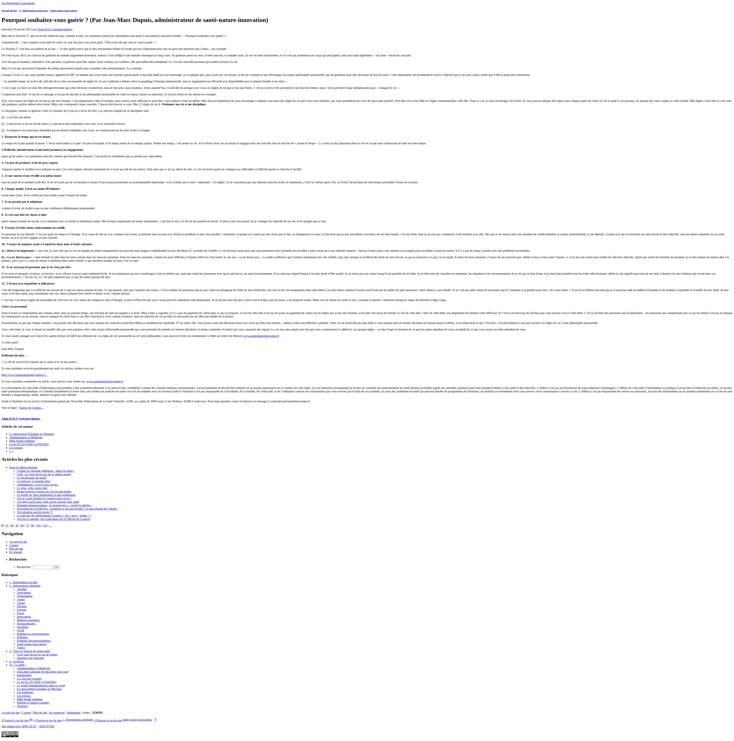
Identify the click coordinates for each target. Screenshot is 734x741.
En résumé (15, 552)
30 (11, 525)
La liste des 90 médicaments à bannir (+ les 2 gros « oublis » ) (54, 515)
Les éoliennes (25, 692)
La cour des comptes (29, 678)
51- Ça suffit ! (17, 664)
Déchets (22, 606)
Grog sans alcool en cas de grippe (37, 654)
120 (45, 525)
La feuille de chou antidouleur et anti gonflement (46, 495)
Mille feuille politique (22, 440)
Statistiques (73, 712)
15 (6, 525)
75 (27, 525)
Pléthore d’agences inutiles (33, 702)
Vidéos (21, 647)
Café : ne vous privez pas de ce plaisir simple (44, 474)
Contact (14, 545)
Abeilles (22, 589)
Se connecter (57, 712)
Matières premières (28, 620)
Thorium (22, 706)
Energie (21, 609)
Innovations (24, 616)
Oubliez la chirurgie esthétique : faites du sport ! (45, 470)
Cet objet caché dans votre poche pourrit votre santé (48, 501)
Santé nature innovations (63, 10)
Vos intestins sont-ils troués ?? (35, 512)
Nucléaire (22, 627)
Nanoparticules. (26, 623)
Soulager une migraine (30, 658)
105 (38, 525)
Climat (21, 603)
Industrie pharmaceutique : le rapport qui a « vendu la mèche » (54, 505)
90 (32, 525)
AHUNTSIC (47, 726)
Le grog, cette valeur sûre (32, 488)
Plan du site (16, 548)
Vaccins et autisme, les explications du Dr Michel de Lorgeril (53, 519)
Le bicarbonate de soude (31, 477)
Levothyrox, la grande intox (33, 481)
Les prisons (16, 447)
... (51, 525)
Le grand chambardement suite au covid (41, 685)
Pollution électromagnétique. (34, 640)
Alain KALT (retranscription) (54, 29)
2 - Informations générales (33, 10)
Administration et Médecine (26, 437)
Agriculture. (24, 592)
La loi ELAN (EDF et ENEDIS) (29, 444)
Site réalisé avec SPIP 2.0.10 (19, 726)
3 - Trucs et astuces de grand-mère (29, 651)
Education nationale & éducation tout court (42, 671)
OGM (20, 630)
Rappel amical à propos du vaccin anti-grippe (44, 491)
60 (22, 525)
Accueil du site (9, 10)
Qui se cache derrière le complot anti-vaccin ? (44, 498)
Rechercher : (24, 567)
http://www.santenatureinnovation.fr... (24, 375)
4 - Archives (16, 661)
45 (17, 525)
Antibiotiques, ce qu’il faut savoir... (38, 484)
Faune (20, 613)
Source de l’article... (31, 407)
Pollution (22, 637)
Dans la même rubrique (23, 467)
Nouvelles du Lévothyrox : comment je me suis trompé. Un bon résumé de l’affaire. (67, 508)
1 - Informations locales (23, 582)
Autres (21, 599)
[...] (11, 451)
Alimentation (24, 596)
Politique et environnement (33, 633)
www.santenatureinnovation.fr (261, 336)
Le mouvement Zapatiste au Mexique (31, 434)
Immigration (24, 675)
